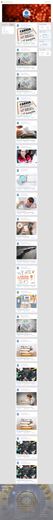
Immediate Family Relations (31, 500)
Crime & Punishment (18, 491)
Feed (4, 27)
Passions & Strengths (18, 507)
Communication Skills (43, 489)
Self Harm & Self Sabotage (31, 510)
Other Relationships (30, 505)
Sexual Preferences (42, 510)
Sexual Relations (17, 512)
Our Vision (4, 494)
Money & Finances (22, 211)
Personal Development (23, 357)
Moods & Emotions (22, 406)
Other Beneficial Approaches (24, 186)
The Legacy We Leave (18, 514)
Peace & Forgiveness (30, 507)
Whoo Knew (5, 31)
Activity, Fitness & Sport (43, 486)
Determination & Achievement (31, 493)
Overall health (42, 505)
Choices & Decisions (30, 489)
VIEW (49, 49)
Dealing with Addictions (43, 491)
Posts (4, 29)
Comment (27, 44)
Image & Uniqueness (18, 500)
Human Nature (42, 498)
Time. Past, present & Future (44, 514)
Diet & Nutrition (42, 493)
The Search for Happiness (31, 514)
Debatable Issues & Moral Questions (20, 493)
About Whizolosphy (6, 493)
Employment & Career (23, 41)
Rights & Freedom (17, 510)
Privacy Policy (5, 497)
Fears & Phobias (29, 496)
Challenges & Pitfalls (23, 259)
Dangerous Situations (30, 491)
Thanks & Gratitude (43, 512)
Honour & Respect (30, 498)
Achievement (29, 486)
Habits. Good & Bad (17, 498)
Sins (27, 512)
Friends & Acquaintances (43, 496)
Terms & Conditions (6, 496)
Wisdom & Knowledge (23, 139)
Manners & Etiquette (18, 503)
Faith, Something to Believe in (19, 496)
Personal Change (42, 507)
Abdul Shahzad (24, 24)
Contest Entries (6, 33)
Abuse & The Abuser (18, 486)
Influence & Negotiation (43, 500)
